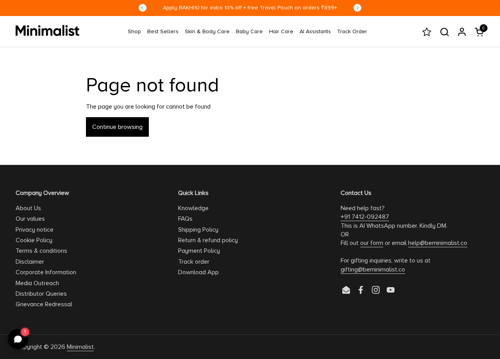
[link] (134, 31)
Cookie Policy (34, 240)
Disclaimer (30, 262)
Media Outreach (37, 283)
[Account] (462, 32)
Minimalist (80, 347)
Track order (193, 262)
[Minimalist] (47, 30)
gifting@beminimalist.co (373, 269)
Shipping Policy (198, 230)
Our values (30, 219)
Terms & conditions (41, 251)
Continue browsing (117, 127)
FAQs (185, 219)
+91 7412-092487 (365, 217)
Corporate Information (46, 272)
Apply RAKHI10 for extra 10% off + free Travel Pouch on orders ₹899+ (250, 8)
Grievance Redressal (44, 304)
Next (357, 8)
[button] (444, 32)
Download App (198, 272)
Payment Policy (199, 251)
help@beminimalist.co (437, 243)
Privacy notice (35, 230)
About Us (28, 208)
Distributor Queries (41, 294)
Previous (142, 8)
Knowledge (193, 208)
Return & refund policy (208, 240)
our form (371, 243)
